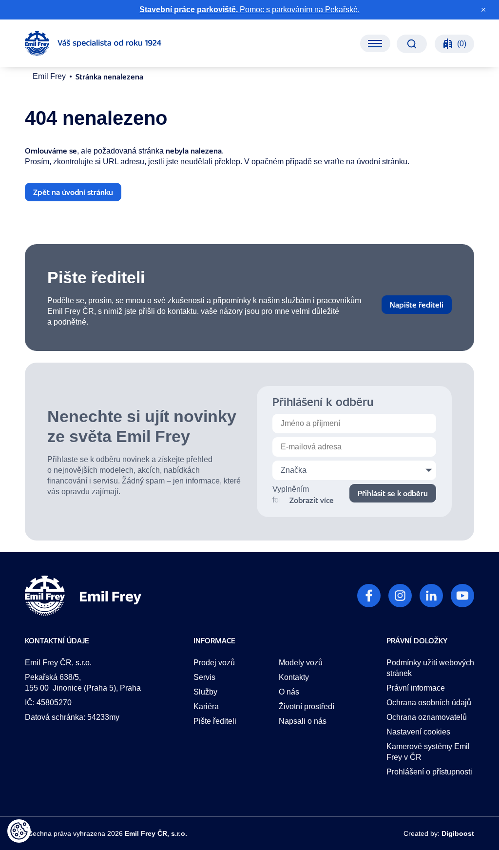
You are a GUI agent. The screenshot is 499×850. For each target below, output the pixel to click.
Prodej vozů (214, 662)
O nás (289, 692)
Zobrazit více (311, 500)
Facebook (369, 595)
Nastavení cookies (418, 732)
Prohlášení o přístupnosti (429, 772)
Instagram (400, 595)
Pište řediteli (214, 721)
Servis (204, 677)
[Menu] (375, 43)
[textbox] (354, 470)
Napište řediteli (416, 304)
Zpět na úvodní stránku (73, 192)
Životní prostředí (306, 706)
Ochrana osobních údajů (428, 702)
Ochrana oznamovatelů (426, 717)
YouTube (462, 595)
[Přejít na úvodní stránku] (93, 43)
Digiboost (457, 833)
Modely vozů (301, 662)
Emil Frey (49, 76)
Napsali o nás (302, 721)
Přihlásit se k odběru (393, 493)
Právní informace (415, 688)
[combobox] (354, 470)
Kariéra (206, 706)
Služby (205, 692)
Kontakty (294, 677)
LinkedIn (431, 595)
